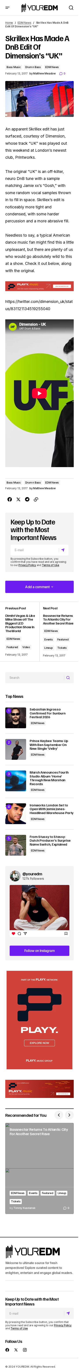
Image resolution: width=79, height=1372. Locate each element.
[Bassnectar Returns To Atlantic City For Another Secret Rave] (39, 1168)
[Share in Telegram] (27, 499)
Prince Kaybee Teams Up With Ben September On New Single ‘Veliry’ (49, 745)
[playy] (39, 286)
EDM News (24, 22)
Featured (12, 647)
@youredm (32, 873)
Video (26, 647)
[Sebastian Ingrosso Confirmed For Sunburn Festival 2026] (15, 717)
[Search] (69, 677)
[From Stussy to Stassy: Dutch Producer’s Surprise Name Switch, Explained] (15, 845)
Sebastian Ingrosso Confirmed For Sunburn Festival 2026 (47, 713)
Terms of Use (50, 565)
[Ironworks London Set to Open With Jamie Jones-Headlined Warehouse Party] (15, 813)
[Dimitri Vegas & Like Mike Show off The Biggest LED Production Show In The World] (22, 631)
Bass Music (14, 67)
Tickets (62, 647)
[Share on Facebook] (9, 499)
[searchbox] (34, 677)
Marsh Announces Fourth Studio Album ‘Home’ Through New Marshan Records (49, 778)
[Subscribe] (63, 550)
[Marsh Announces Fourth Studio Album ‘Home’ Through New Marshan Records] (15, 780)
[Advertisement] (39, 1020)
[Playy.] (39, 1089)
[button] (7, 8)
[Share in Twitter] (18, 499)
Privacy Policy (27, 565)
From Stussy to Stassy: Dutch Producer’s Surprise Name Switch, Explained (50, 840)
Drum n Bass (33, 67)
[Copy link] (36, 499)
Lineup (48, 647)
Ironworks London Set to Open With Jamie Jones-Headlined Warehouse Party (52, 809)
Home (9, 22)
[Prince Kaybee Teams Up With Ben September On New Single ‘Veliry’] (15, 749)
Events (48, 639)
